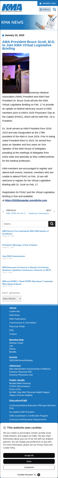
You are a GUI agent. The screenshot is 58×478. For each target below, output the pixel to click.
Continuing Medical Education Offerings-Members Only (32, 406)
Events (13, 357)
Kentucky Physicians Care (21, 375)
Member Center (16, 343)
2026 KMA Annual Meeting (21, 360)
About (12, 308)
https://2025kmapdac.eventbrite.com (26, 200)
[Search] (51, 224)
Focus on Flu (15, 389)
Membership (16, 340)
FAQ (11, 330)
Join (11, 346)
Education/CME (18, 400)
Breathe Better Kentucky (20, 383)
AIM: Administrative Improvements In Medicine (29, 369)
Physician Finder (17, 326)
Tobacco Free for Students (21, 395)
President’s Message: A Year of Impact (19, 245)
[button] (54, 9)
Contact (13, 334)
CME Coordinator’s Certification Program (28, 416)
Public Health (17, 380)
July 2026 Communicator (13, 256)
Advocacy (15, 365)
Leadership (14, 311)
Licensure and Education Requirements (27, 419)
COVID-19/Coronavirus (19, 386)
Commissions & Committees (22, 323)
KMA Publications (17, 319)
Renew (12, 349)
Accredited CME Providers (22, 412)
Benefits (12, 352)
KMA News (14, 315)
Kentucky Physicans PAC (20, 372)
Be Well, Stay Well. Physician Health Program (29, 392)
